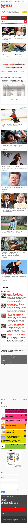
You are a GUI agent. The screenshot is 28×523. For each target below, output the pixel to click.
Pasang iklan (6, 511)
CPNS (16, 74)
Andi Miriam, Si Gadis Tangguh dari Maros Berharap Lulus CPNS (15, 315)
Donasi (11, 511)
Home (14, 399)
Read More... (19, 301)
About (2, 1)
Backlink (15, 511)
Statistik (19, 511)
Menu (4, 17)
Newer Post (3, 399)
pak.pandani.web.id (10, 67)
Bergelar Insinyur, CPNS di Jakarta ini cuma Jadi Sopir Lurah (16, 305)
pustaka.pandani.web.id (8, 64)
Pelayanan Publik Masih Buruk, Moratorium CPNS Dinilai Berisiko (15, 294)
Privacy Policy (14, 1)
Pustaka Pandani (12, 519)
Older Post (25, 399)
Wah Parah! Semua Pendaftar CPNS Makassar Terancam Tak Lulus (15, 325)
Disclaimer (20, 1)
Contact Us (7, 1)
